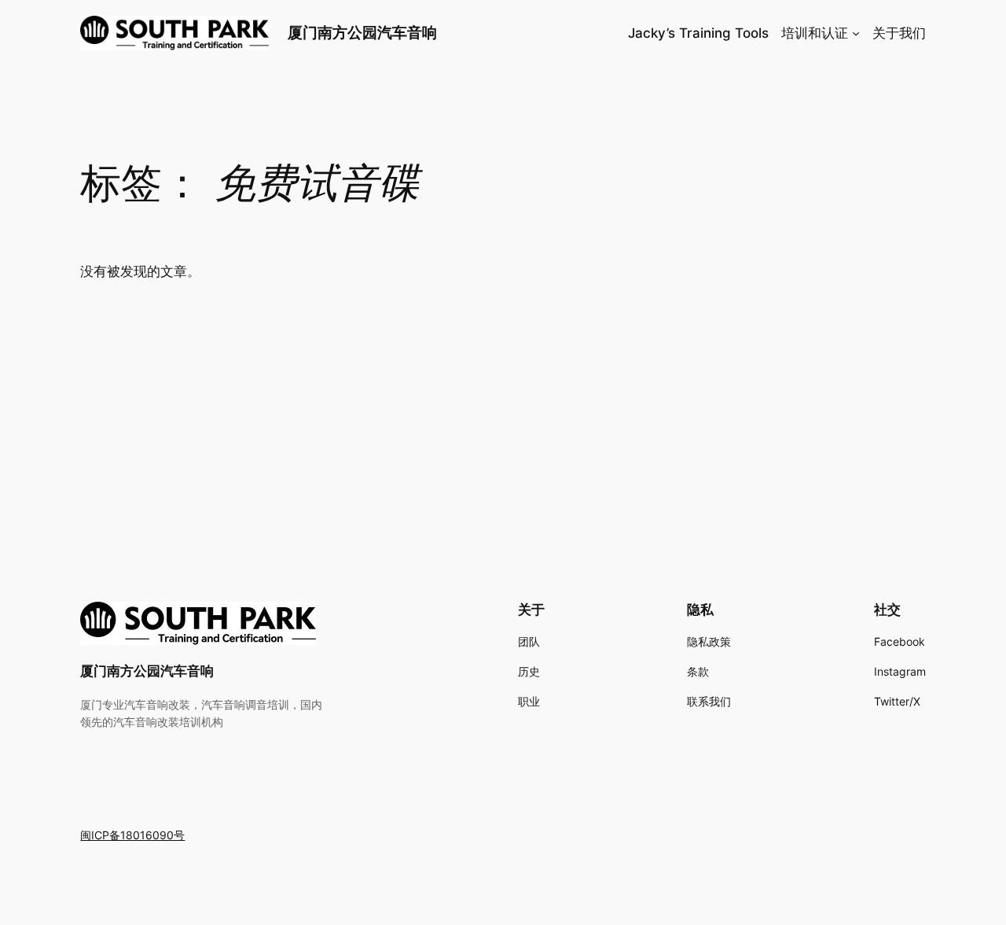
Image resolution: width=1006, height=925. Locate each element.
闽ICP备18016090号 (132, 835)
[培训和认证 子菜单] (856, 33)
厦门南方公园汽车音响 (362, 32)
